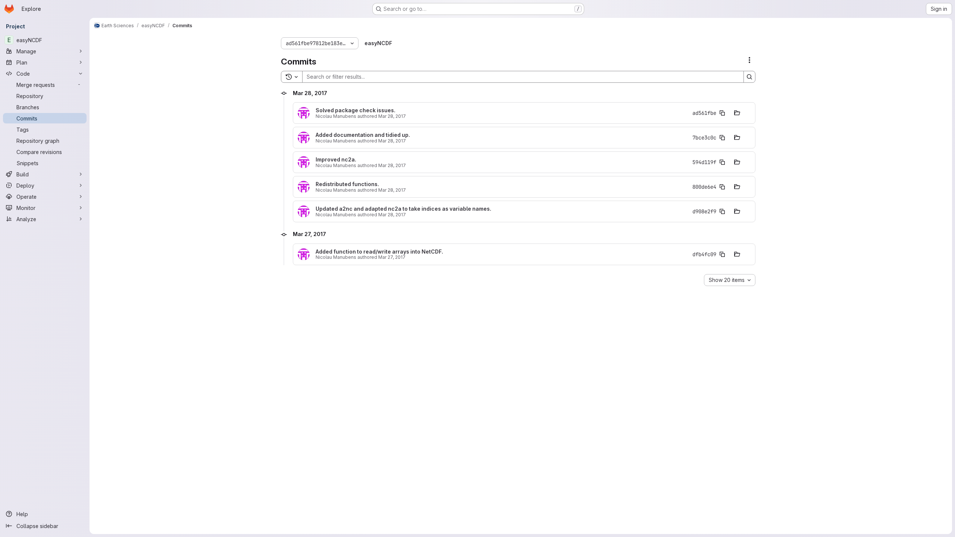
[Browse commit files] (737, 113)
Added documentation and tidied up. (363, 135)
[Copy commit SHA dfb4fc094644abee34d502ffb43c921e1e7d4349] (722, 254)
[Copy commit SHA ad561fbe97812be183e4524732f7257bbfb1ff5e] (722, 113)
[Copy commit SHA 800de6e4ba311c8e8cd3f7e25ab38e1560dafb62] (722, 186)
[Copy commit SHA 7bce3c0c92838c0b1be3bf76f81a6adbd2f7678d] (722, 137)
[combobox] (729, 280)
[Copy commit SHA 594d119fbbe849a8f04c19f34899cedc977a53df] (722, 162)
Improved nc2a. (336, 160)
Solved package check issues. (355, 110)
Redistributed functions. (347, 184)
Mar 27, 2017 (392, 257)
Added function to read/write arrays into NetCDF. (379, 252)
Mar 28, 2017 (392, 116)
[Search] (749, 77)
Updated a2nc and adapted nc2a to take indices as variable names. (403, 209)
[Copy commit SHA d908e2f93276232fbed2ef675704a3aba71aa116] (722, 211)
